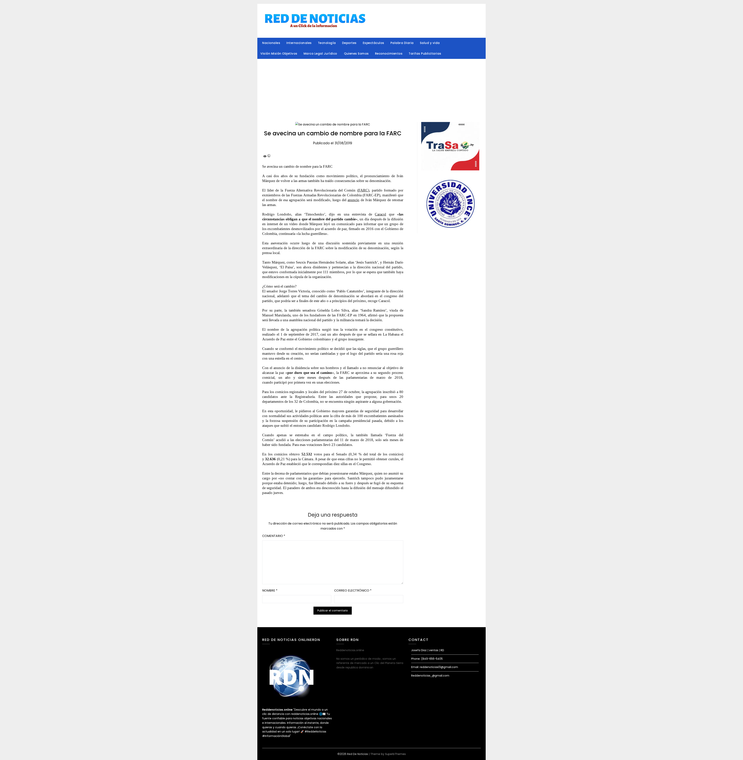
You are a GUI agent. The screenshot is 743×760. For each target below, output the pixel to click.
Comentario (273, 536)
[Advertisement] (371, 88)
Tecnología (327, 43)
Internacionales (299, 43)
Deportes (349, 43)
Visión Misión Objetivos (278, 54)
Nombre (269, 590)
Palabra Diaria (402, 43)
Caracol (380, 214)
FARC (363, 190)
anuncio (353, 200)
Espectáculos (373, 43)
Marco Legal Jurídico (321, 54)
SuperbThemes (395, 754)
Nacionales (271, 43)
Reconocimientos (389, 54)
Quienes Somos (356, 54)
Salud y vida (430, 43)
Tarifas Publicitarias (425, 54)
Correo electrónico (353, 590)
